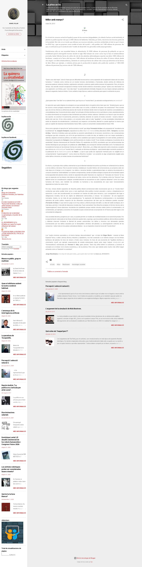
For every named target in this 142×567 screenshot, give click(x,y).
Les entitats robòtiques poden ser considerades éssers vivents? (11, 469)
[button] (123, 19)
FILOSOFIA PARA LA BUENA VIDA (13, 232)
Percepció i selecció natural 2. (58, 286)
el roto (52, 264)
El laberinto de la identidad (10, 213)
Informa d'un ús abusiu (9, 61)
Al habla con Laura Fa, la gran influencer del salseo (11, 225)
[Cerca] (126, 5)
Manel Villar (13, 23)
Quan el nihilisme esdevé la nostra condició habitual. (11, 285)
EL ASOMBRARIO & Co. (9, 222)
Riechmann (66, 264)
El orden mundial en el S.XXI (11, 202)
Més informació (117, 303)
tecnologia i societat (78, 264)
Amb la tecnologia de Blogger (85, 558)
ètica (58, 264)
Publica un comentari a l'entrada (58, 271)
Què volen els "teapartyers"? (57, 331)
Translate (16, 249)
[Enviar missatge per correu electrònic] (50, 260)
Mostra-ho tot (6, 239)
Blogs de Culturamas (9, 193)
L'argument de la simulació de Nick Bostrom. (63, 309)
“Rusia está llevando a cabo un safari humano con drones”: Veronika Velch (12, 205)
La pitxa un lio (53, 4)
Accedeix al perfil (13, 34)
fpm (92, 562)
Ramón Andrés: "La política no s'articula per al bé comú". (11, 387)
